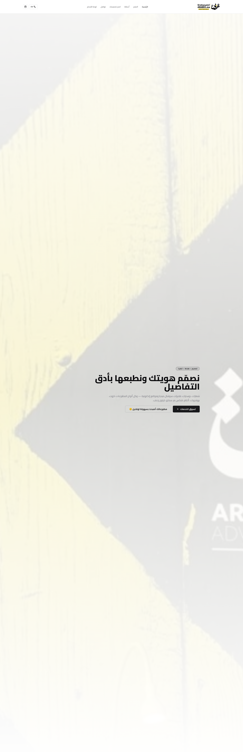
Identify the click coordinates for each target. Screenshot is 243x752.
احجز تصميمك (115, 6)
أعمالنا (126, 6)
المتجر (135, 6)
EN (32, 6)
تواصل (103, 6)
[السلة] (25, 6)
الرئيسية (145, 6)
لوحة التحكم (92, 6)
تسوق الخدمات (188, 409)
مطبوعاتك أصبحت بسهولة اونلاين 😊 (148, 409)
